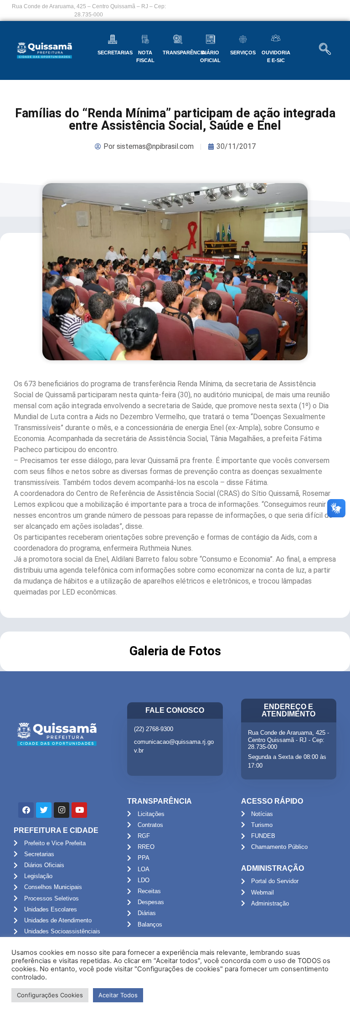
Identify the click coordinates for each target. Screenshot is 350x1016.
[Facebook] (26, 810)
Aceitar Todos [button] (118, 995)
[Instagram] (61, 810)
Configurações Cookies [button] (50, 995)
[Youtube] (79, 810)
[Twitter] (43, 810)
